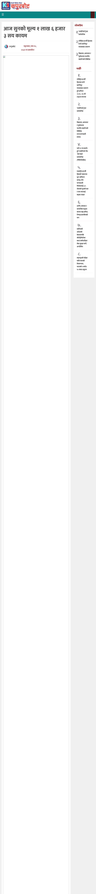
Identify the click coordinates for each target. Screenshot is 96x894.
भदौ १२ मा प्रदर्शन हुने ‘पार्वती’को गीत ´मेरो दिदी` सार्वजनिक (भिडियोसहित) (82, 154)
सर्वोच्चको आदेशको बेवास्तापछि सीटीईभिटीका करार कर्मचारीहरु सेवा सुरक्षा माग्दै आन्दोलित (82, 238)
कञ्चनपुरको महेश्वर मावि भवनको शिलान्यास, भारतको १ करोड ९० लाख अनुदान (82, 263)
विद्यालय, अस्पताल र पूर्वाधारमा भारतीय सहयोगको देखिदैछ (85, 56)
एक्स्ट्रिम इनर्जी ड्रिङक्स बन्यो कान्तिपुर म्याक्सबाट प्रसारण (85, 44)
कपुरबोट (12, 46)
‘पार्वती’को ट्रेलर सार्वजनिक (83, 33)
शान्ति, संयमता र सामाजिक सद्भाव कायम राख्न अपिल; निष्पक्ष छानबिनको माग (82, 212)
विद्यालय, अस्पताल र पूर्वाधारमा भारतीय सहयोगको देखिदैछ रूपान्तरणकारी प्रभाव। (82, 130)
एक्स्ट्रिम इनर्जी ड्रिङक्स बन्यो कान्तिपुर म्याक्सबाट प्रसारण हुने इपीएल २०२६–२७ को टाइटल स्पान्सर (82, 88)
